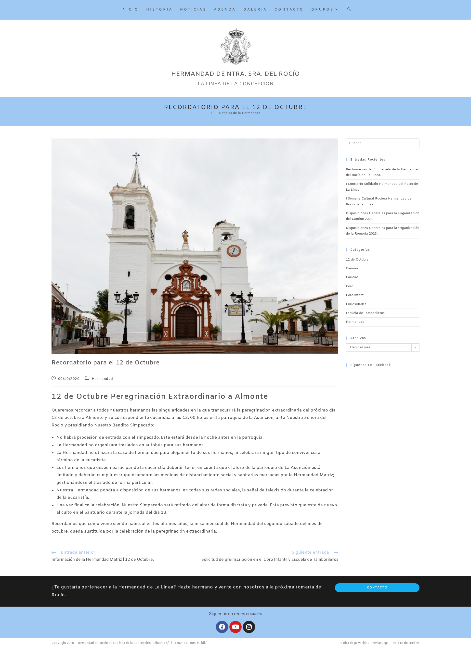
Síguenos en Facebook (370, 365)
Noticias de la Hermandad (239, 113)
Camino (352, 268)
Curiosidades (356, 304)
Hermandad (102, 379)
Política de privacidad (354, 643)
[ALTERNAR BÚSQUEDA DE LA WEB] (349, 10)
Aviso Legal (381, 643)
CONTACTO (377, 588)
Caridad (352, 277)
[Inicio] (212, 113)
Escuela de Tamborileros (365, 313)
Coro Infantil (356, 295)
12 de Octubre (357, 260)
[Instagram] (249, 627)
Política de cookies (406, 643)
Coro (349, 286)
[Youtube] (235, 627)
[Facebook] (222, 627)
